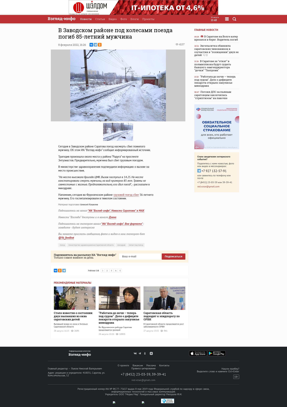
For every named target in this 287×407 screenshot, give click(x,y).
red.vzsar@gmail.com (208, 186)
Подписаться (173, 256)
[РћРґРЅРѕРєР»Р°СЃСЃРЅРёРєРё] (99, 45)
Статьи (100, 19)
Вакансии (138, 365)
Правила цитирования (143, 368)
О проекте (123, 365)
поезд (62, 245)
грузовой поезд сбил (126, 194)
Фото (123, 19)
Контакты (164, 365)
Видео (113, 19)
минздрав (121, 245)
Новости (86, 19)
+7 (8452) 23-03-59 (207, 182)
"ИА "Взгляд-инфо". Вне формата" (122, 223)
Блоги (134, 19)
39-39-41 (227, 182)
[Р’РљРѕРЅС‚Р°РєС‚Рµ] (91, 45)
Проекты (148, 19)
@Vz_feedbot (66, 237)
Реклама (151, 365)
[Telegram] (95, 45)
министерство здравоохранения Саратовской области (91, 245)
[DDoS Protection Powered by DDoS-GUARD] (167, 402)
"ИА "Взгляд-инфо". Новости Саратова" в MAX (116, 210)
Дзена (112, 217)
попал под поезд (136, 245)
